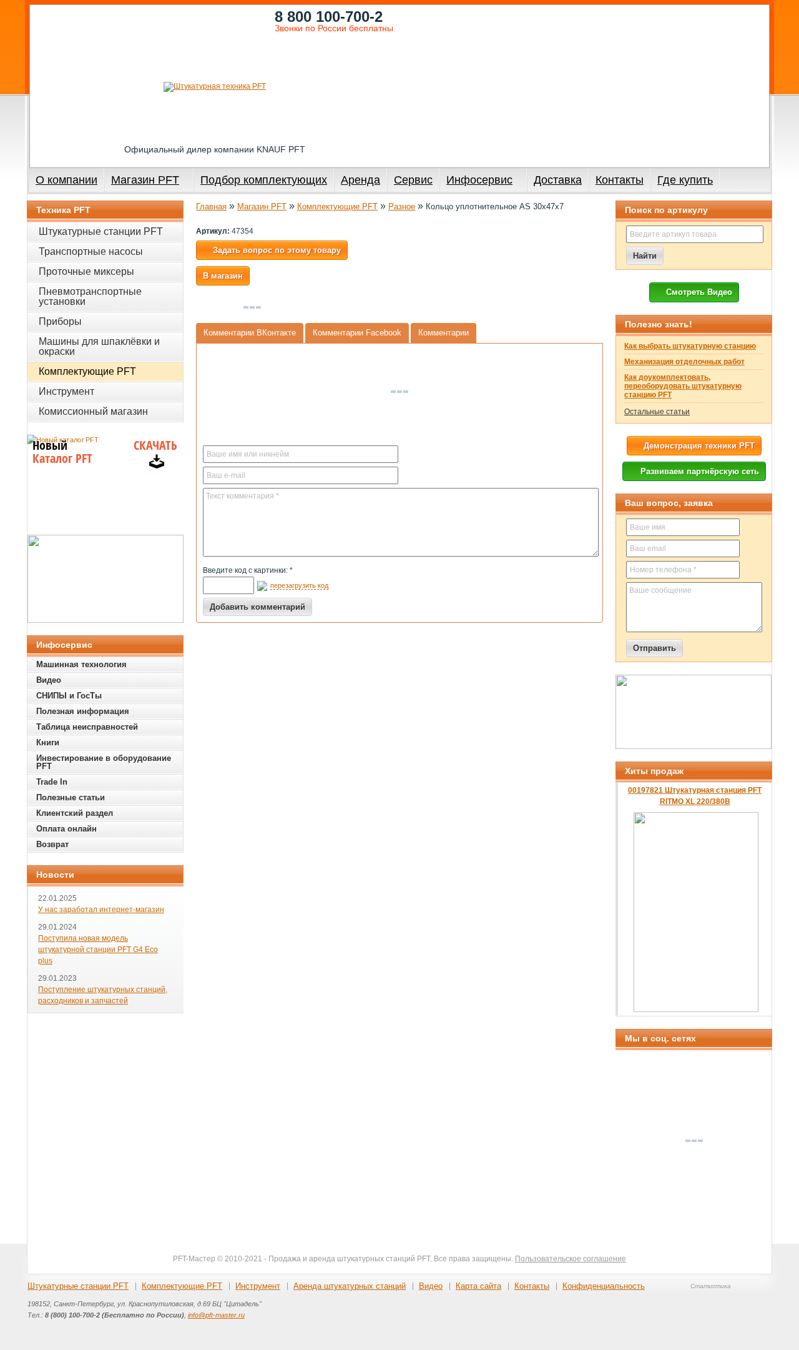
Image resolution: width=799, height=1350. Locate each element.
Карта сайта (478, 1286)
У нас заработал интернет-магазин (101, 909)
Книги (47, 742)
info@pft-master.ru (216, 1315)
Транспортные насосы (91, 251)
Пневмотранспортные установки (90, 296)
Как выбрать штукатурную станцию (690, 346)
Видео (48, 680)
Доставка (558, 180)
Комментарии (443, 332)
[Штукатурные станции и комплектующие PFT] (215, 87)
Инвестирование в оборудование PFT (103, 762)
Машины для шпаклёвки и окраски (99, 346)
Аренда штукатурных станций (349, 1286)
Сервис (413, 180)
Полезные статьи (70, 797)
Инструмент (66, 391)
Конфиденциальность (603, 1286)
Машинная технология (81, 664)
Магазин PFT (145, 180)
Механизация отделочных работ (684, 361)
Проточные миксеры (86, 271)
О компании (66, 180)
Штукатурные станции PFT (101, 231)
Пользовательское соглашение (570, 1258)
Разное (401, 206)
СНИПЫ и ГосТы (69, 695)
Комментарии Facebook (357, 332)
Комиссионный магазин (93, 411)
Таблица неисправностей (87, 727)
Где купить (685, 180)
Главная (211, 206)
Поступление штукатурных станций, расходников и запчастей (102, 995)
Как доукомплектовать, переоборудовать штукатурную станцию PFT (683, 386)
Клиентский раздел (74, 813)
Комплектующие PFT (337, 206)
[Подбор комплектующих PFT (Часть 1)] (693, 712)
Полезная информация (82, 711)
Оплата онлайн (66, 828)
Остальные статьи (657, 411)
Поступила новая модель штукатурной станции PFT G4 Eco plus (98, 949)
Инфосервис (479, 180)
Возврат (52, 844)
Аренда (360, 180)
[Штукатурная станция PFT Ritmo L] (105, 579)
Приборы (60, 321)
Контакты (620, 180)
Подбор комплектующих (263, 180)
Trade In (51, 782)
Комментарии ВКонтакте (249, 332)
